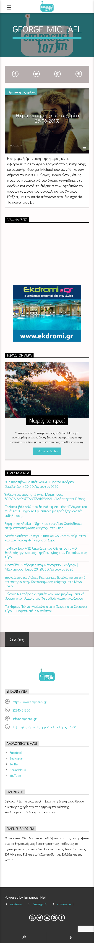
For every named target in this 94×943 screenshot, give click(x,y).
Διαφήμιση (40, 904)
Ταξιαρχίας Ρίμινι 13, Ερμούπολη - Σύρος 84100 (44, 727)
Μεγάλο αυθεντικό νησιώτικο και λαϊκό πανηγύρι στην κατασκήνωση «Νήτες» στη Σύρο (45, 537)
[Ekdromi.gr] (47, 313)
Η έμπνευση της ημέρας (21, 92)
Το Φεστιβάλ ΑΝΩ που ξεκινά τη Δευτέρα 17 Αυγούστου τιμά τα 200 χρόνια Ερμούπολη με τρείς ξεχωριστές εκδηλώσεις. (46, 511)
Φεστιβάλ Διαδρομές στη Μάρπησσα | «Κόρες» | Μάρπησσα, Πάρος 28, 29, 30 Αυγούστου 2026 (41, 567)
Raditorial (16, 904)
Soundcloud (18, 770)
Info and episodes (47, 451)
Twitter (14, 764)
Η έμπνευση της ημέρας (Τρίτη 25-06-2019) (48, 118)
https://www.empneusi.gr (30, 702)
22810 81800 (21, 710)
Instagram (17, 758)
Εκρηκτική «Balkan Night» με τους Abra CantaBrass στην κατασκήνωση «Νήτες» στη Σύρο (43, 525)
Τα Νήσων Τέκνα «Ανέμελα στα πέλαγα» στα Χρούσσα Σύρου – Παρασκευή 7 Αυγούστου (46, 608)
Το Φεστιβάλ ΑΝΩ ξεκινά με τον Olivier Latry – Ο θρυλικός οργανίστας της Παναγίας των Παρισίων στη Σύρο (46, 552)
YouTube (15, 775)
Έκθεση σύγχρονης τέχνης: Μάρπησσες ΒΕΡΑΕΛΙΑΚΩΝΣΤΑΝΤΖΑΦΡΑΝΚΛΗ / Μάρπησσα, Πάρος (45, 496)
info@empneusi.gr (25, 719)
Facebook (16, 752)
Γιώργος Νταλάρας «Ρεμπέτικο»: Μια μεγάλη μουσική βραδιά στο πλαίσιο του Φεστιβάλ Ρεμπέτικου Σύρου (44, 596)
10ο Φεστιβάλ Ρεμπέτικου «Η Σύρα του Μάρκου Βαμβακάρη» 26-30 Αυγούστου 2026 (40, 484)
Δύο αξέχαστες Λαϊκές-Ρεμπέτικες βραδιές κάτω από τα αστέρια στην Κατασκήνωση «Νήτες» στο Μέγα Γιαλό (45, 581)
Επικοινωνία (65, 904)
